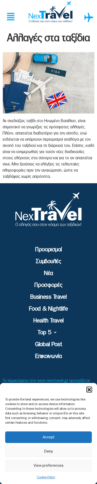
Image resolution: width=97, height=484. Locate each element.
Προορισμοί (48, 249)
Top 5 (44, 332)
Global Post (48, 344)
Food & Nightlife (48, 309)
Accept (48, 437)
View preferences (49, 466)
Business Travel (48, 297)
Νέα (48, 273)
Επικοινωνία (48, 356)
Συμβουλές (48, 261)
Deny (48, 451)
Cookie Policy (46, 477)
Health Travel (48, 320)
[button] (89, 389)
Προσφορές (48, 285)
